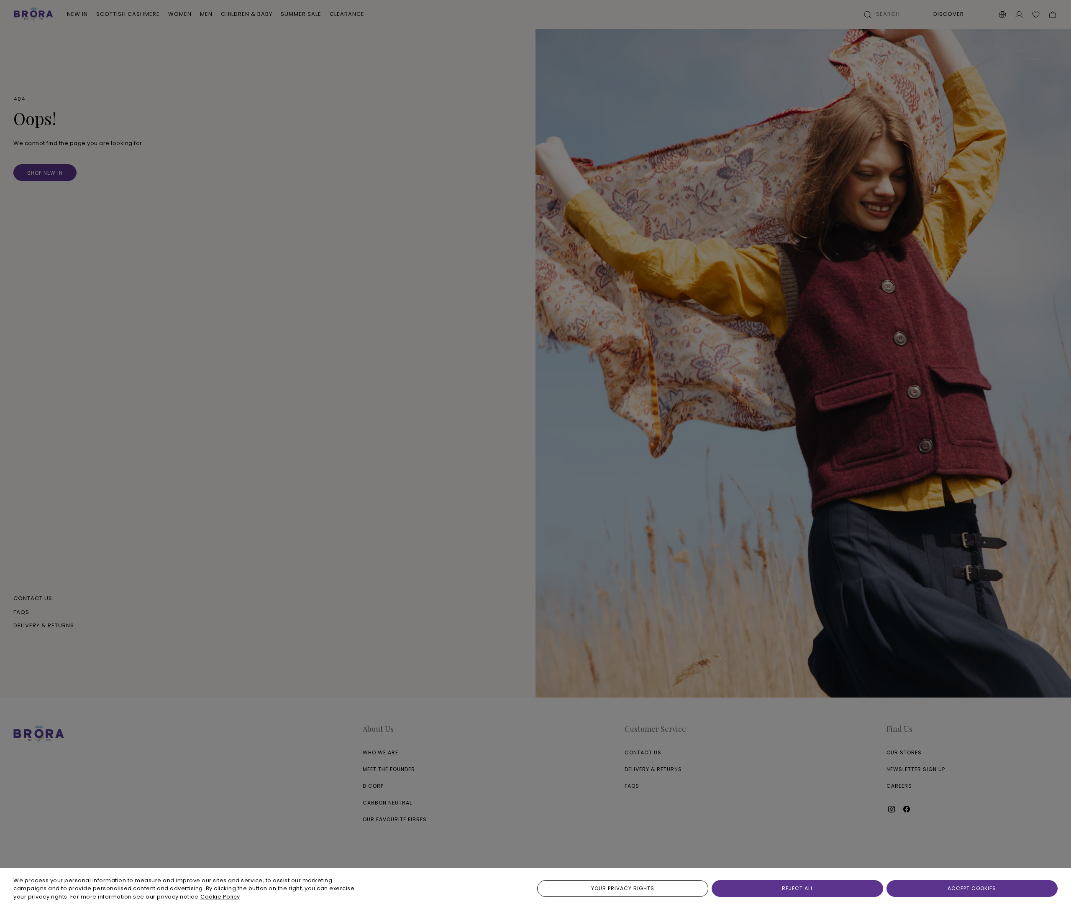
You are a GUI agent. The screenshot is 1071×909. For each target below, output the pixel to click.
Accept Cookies (972, 888)
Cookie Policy (220, 897)
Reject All (797, 888)
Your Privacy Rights (622, 888)
